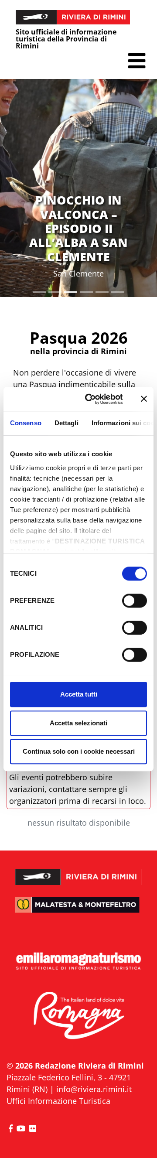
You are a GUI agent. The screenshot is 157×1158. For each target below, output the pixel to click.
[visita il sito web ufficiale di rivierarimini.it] (78, 871)
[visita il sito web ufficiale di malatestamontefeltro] (78, 910)
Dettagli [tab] (66, 423)
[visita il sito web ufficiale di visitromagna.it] (78, 1016)
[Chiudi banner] (144, 399)
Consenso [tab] (25, 423)
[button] (136, 61)
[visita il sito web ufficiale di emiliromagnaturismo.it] (78, 961)
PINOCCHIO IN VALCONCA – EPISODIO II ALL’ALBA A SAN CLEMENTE (78, 228)
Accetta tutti (78, 694)
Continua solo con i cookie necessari (79, 751)
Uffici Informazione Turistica (58, 1101)
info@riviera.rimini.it (94, 1089)
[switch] (134, 601)
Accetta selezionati (78, 723)
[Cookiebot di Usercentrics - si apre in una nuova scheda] (90, 399)
